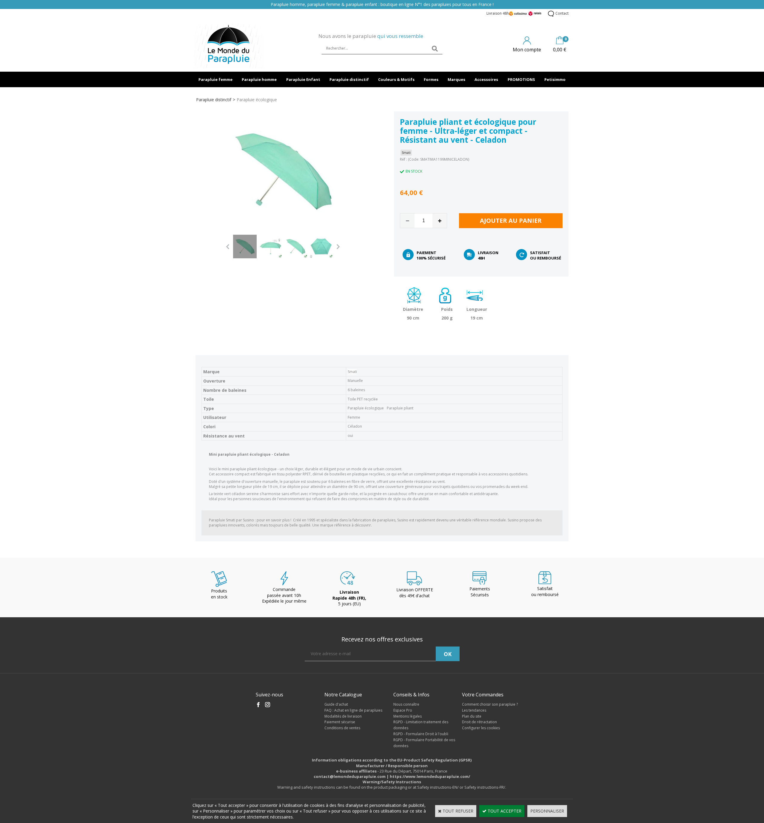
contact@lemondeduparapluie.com (350, 776)
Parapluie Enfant (303, 79)
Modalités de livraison (343, 716)
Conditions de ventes (342, 727)
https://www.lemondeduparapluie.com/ (430, 776)
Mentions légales (407, 716)
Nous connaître (406, 704)
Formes (431, 79)
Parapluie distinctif (349, 79)
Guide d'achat (336, 704)
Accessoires (486, 79)
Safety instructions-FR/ (484, 787)
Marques (456, 79)
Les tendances (474, 710)
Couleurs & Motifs (396, 79)
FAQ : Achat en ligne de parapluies (353, 710)
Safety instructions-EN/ (438, 787)
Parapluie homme (259, 79)
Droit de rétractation (479, 721)
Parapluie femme (215, 79)
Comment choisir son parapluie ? (490, 704)
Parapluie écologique (257, 99)
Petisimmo (555, 79)
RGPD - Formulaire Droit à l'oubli (420, 733)
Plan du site (471, 716)
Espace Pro (402, 710)
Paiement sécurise (339, 721)
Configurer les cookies (481, 727)
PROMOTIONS (521, 79)
